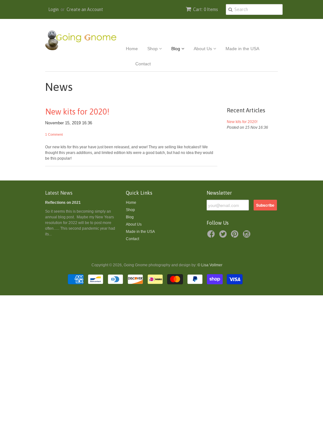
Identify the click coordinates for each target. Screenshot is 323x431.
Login (53, 9)
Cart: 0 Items (205, 9)
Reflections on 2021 (63, 202)
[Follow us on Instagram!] (247, 236)
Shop (153, 48)
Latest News (59, 193)
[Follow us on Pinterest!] (235, 236)
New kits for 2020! (77, 111)
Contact (143, 63)
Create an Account (85, 9)
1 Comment (54, 134)
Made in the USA (242, 48)
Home (132, 48)
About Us (203, 48)
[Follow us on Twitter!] (224, 236)
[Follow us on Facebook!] (212, 236)
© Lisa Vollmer (209, 265)
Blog (176, 48)
